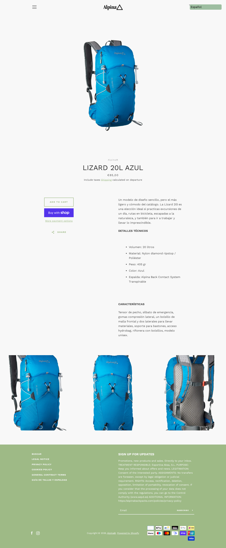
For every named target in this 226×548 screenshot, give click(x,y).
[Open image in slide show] (113, 85)
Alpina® (111, 533)
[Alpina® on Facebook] (32, 533)
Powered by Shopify (128, 533)
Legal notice (40, 459)
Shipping (106, 179)
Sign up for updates (136, 454)
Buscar (36, 454)
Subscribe (183, 510)
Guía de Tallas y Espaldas (49, 480)
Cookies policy (42, 469)
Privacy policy (42, 464)
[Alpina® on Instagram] (38, 533)
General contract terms (49, 475)
